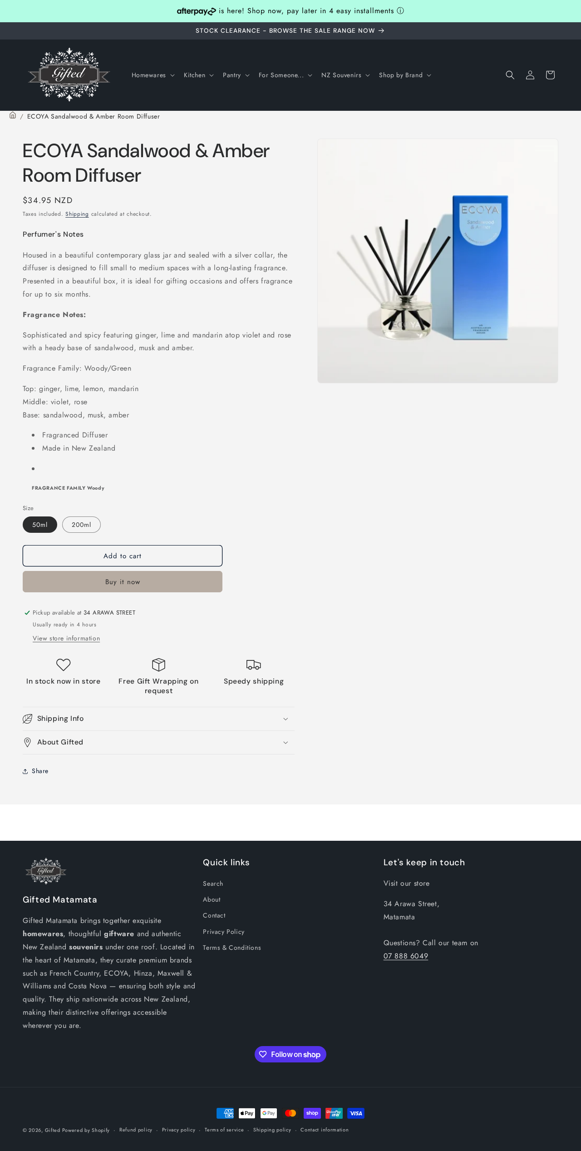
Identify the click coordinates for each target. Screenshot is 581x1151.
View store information (66, 638)
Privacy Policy (223, 931)
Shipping (77, 214)
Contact (214, 915)
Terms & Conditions (232, 947)
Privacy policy (179, 1129)
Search (213, 883)
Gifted (53, 1130)
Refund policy (136, 1129)
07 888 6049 (406, 956)
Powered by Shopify (86, 1130)
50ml (40, 524)
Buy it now (122, 582)
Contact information (324, 1129)
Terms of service (224, 1129)
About (211, 899)
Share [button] (40, 770)
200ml (81, 524)
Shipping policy (272, 1129)
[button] (152, 74)
